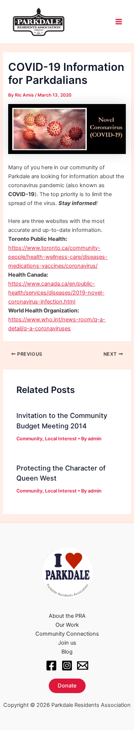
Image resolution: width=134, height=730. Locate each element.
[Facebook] (51, 665)
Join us (67, 642)
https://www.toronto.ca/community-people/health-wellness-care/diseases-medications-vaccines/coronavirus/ (58, 257)
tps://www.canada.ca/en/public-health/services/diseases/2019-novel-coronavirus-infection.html (56, 292)
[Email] (82, 665)
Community (29, 438)
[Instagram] (67, 665)
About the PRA (67, 616)
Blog (67, 651)
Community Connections (67, 633)
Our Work (67, 625)
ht (10, 283)
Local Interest (61, 438)
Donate (67, 685)
